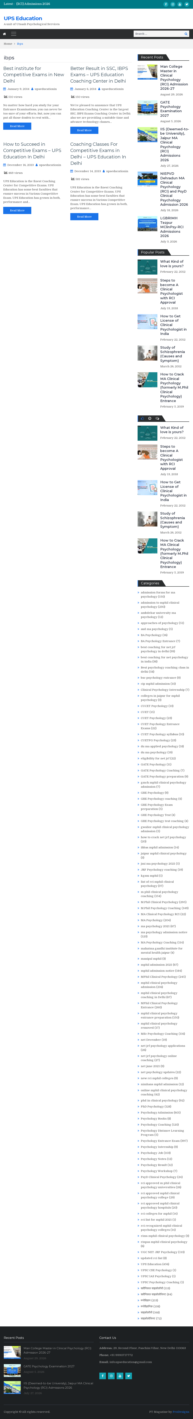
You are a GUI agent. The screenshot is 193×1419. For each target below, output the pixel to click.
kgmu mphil (149, 875)
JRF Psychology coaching (159, 869)
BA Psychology (151, 635)
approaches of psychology (159, 623)
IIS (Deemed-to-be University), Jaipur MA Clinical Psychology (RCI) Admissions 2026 (174, 144)
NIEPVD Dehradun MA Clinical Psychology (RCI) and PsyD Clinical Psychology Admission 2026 (174, 189)
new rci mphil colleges (157, 1078)
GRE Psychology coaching (159, 798)
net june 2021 (150, 1066)
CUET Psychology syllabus (159, 734)
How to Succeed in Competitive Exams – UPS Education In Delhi (32, 150)
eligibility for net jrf (155, 758)
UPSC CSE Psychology (156, 1270)
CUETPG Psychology (155, 740)
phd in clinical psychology (159, 1100)
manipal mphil (151, 958)
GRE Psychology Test (156, 815)
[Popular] (142, 418)
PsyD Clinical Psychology (158, 1177)
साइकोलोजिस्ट (148, 1318)
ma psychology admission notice (164, 932)
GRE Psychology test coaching (162, 821)
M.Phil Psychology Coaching (161, 908)
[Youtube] (179, 4)
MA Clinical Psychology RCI (160, 914)
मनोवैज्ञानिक (147, 1306)
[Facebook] (165, 4)
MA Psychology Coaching (159, 942)
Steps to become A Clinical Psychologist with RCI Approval (171, 291)
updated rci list (151, 1258)
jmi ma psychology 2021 (158, 863)
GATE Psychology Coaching (160, 770)
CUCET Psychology (154, 706)
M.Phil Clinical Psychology (159, 902)
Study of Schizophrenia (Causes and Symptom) (172, 354)
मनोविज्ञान (146, 1300)
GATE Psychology (153, 764)
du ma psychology (154, 752)
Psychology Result (154, 1165)
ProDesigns (181, 1412)
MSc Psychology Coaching (159, 1033)
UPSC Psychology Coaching (160, 1282)
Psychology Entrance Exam (160, 1141)
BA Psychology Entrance (158, 641)
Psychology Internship (157, 1147)
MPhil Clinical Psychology (159, 976)
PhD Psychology (152, 1106)
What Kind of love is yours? (172, 263)
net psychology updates (158, 1072)
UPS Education (23, 18)
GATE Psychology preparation (162, 776)
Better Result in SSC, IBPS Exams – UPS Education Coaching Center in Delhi (99, 75)
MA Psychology (152, 920)
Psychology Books (154, 1118)
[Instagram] (172, 4)
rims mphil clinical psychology (163, 1236)
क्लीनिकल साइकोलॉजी (152, 1288)
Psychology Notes (153, 1159)
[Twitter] (186, 4)
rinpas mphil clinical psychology (164, 1242)
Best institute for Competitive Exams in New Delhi (33, 75)
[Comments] (157, 418)
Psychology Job (152, 1153)
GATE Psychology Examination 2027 (171, 109)
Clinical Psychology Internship (163, 689)
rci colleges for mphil (156, 1213)
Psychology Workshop (157, 1171)
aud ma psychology (154, 629)
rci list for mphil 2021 (156, 1219)
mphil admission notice (157, 970)
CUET (145, 712)
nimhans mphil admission (159, 1084)
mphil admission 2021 (156, 964)
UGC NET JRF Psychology (159, 1252)
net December (151, 1039)
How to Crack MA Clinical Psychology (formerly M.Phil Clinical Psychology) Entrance (174, 387)
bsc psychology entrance (158, 677)
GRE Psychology (152, 792)
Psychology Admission (157, 1112)
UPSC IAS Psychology (156, 1276)
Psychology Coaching (156, 1124)
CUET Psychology (153, 718)
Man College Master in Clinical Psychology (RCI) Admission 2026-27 (174, 77)
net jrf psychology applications (163, 1046)
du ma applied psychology (159, 746)
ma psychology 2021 (155, 926)
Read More (17, 126)
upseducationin (46, 89)
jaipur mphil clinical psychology (164, 853)
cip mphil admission (155, 683)
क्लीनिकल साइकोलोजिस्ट (153, 1294)
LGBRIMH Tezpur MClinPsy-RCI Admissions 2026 (172, 227)
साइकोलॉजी (146, 1312)
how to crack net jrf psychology (163, 837)
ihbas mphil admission (157, 847)
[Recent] (149, 418)
